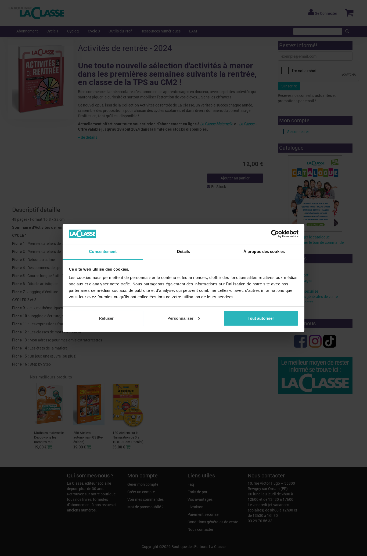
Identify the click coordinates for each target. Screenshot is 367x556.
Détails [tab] (183, 251)
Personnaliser (180, 318)
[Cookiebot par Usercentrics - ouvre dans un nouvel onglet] (274, 234)
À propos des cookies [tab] (264, 251)
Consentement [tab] (103, 251)
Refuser (106, 318)
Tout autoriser (261, 318)
